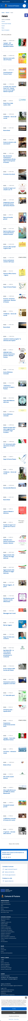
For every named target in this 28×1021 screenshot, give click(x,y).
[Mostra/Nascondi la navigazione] (1, 5)
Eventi (2, 961)
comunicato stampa (6, 23)
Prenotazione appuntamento (7, 990)
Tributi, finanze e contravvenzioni (8, 938)
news (3, 28)
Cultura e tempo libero (6, 928)
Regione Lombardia (6, 1)
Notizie (2, 948)
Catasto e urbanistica (6, 927)
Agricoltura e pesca (5, 919)
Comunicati (3, 950)
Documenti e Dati (5, 912)
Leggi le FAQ (4, 988)
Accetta (14, 1008)
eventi (3, 26)
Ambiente (3, 920)
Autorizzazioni (4, 925)
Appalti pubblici (4, 924)
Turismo (2, 940)
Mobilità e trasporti (5, 935)
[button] (26, 15)
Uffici (2, 906)
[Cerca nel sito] (24, 5)
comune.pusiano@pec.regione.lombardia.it (13, 985)
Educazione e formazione (6, 930)
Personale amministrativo (7, 910)
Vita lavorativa (4, 941)
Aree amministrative (5, 904)
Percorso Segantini (5, 966)
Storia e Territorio (5, 963)
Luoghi (2, 959)
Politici (2, 909)
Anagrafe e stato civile (6, 922)
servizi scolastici (5, 30)
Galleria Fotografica (5, 964)
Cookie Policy (11, 1019)
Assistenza (3, 993)
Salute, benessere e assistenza (8, 936)
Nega (14, 1012)
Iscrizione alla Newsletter (7, 953)
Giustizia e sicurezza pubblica (7, 932)
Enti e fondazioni (5, 907)
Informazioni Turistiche (6, 967)
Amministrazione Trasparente (7, 994)
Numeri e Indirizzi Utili (6, 969)
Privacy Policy (16, 1019)
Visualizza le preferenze (14, 1016)
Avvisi (2, 951)
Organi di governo (5, 902)
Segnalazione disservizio (6, 991)
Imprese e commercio (6, 933)
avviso (3, 21)
